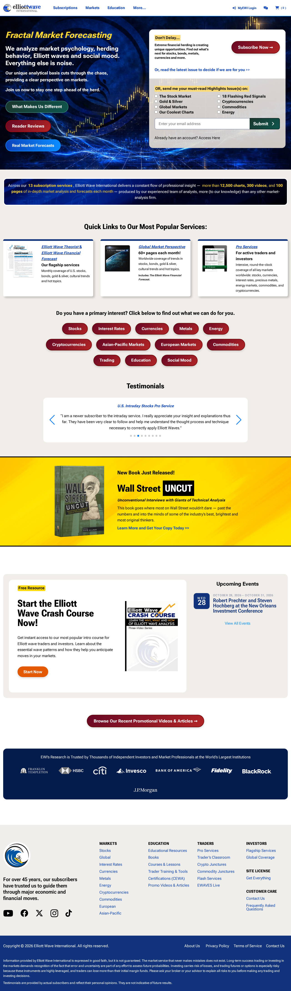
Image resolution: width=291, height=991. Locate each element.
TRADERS (205, 843)
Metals (185, 328)
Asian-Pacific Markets (123, 344)
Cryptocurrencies (69, 344)
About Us (192, 946)
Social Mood (179, 360)
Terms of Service (248, 946)
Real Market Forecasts (33, 145)
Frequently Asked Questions (260, 907)
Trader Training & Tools (168, 871)
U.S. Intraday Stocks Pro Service (82, 406)
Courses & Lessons (164, 864)
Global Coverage (260, 857)
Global (104, 857)
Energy (216, 328)
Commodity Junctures (215, 871)
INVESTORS (256, 843)
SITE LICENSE (258, 871)
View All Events (237, 623)
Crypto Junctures (211, 864)
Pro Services (246, 247)
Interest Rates (111, 328)
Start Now (32, 671)
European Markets (178, 344)
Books (153, 857)
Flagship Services (261, 850)
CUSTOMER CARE (261, 891)
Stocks (75, 328)
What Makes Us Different (37, 106)
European (107, 906)
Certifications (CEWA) (166, 878)
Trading (107, 360)
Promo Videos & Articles (168, 885)
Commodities (226, 344)
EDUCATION (158, 843)
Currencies (152, 328)
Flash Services (209, 878)
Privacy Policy (217, 946)
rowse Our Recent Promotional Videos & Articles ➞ (146, 721)
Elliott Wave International (54, 946)
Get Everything (258, 878)
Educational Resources (167, 850)
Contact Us (255, 898)
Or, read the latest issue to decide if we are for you (200, 70)
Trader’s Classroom (213, 857)
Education (141, 360)
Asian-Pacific (110, 913)
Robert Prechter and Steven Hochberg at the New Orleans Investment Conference (244, 605)
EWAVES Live (208, 885)
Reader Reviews (28, 126)
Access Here (209, 138)
